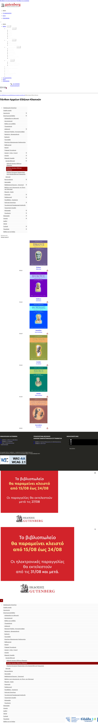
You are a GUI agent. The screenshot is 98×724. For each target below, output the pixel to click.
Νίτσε (10, 42)
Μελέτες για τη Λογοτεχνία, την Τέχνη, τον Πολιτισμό (15, 188)
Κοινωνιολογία (12, 53)
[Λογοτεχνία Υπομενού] (14, 28)
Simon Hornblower (38, 332)
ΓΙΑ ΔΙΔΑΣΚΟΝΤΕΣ (7, 13)
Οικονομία (11, 49)
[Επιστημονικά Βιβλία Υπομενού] (18, 47)
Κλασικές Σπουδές (15, 95)
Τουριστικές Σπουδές (14, 57)
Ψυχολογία (11, 50)
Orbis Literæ (12, 30)
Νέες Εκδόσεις (9, 75)
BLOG (4, 16)
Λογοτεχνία (8, 28)
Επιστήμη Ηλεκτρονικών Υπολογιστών (15, 142)
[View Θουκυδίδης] (38, 328)
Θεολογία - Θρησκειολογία (12, 134)
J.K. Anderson (38, 363)
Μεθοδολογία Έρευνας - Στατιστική (14, 185)
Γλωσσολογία (8, 126)
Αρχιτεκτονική (8, 121)
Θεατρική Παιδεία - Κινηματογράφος (15, 132)
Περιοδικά (6, 229)
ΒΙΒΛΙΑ (4, 26)
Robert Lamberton (38, 395)
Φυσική (7, 148)
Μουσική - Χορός (9, 192)
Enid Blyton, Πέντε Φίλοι (11, 68)
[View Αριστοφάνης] (38, 423)
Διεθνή (7, 67)
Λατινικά (8, 177)
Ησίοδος (38, 393)
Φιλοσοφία (8, 40)
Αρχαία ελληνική (13, 43)
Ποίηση (10, 35)
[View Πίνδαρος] (38, 265)
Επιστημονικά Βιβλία (11, 47)
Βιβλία (4, 95)
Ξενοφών (38, 362)
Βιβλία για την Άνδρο (11, 73)
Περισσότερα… (12, 38)
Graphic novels (7, 110)
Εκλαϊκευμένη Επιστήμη (10, 108)
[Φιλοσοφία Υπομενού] (14, 40)
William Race (38, 269)
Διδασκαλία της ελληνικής (12, 118)
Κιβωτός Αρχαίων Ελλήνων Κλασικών (14, 164)
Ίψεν (10, 36)
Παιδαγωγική (12, 52)
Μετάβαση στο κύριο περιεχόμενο (8, 1)
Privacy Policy (25, 453)
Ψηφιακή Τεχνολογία (10, 150)
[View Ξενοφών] (38, 360)
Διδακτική (11, 55)
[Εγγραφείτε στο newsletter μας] (1, 88)
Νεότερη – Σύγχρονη (14, 45)
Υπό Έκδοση (9, 76)
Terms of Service (33, 453)
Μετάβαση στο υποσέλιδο (23, 1)
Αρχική (1, 95)
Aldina (10, 32)
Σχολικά (8, 71)
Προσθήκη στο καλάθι (47, 270)
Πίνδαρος (38, 267)
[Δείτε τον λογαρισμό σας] (3, 88)
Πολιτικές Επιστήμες (10, 202)
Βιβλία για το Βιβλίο (10, 124)
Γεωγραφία (8, 140)
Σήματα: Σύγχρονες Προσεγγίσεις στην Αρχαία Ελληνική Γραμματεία (16, 173)
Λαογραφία (8, 182)
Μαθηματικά (8, 145)
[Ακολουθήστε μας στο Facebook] (71, 440)
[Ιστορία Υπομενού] (12, 60)
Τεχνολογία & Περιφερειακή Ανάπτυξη (15, 205)
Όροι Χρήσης (72, 448)
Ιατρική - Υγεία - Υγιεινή (11, 153)
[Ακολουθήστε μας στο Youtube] (71, 442)
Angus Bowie (38, 426)
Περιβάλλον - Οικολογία (11, 200)
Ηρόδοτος (38, 299)
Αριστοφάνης (38, 425)
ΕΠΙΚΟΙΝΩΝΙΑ (6, 18)
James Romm (38, 300)
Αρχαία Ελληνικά (22, 95)
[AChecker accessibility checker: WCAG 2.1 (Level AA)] (13, 464)
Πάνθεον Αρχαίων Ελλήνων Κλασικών (14, 169)
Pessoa (10, 33)
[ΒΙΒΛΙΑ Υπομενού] (9, 26)
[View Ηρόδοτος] (38, 297)
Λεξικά (7, 70)
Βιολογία (7, 137)
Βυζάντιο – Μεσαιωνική (14, 64)
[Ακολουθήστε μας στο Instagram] (71, 444)
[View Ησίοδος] (38, 391)
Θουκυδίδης (39, 330)
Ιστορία (7, 60)
